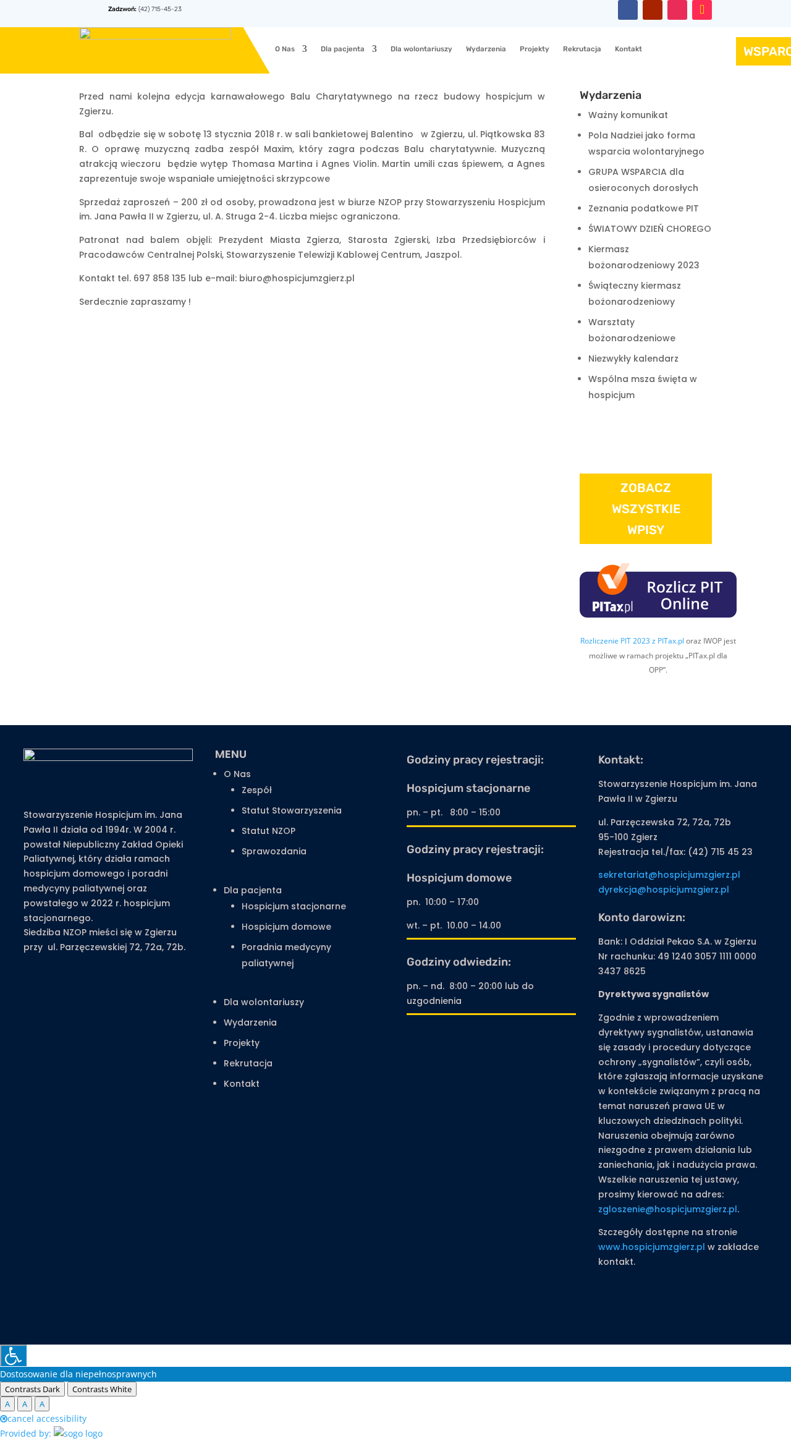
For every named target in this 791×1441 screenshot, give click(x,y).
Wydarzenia (486, 49)
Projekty (534, 49)
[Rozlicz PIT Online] (658, 614)
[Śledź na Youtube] (652, 10)
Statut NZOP (268, 831)
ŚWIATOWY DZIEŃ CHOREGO (649, 229)
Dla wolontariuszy (421, 49)
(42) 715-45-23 (159, 9)
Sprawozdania (274, 851)
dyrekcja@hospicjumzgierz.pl (663, 889)
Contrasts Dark (32, 1389)
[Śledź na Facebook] (628, 10)
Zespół (257, 790)
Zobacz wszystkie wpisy (646, 508)
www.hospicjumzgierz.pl (651, 1247)
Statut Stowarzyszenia (292, 810)
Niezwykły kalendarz (633, 358)
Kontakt (628, 49)
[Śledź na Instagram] (677, 10)
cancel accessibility (47, 1418)
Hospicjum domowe (286, 926)
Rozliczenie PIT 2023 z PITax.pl (632, 640)
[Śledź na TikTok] (702, 10)
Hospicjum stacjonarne (294, 906)
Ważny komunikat (628, 115)
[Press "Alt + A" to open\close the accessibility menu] (13, 1355)
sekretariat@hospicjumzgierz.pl (669, 875)
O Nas (285, 49)
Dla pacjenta (343, 49)
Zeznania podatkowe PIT (643, 208)
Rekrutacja (582, 49)
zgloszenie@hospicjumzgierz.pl (667, 1209)
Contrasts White (102, 1389)
